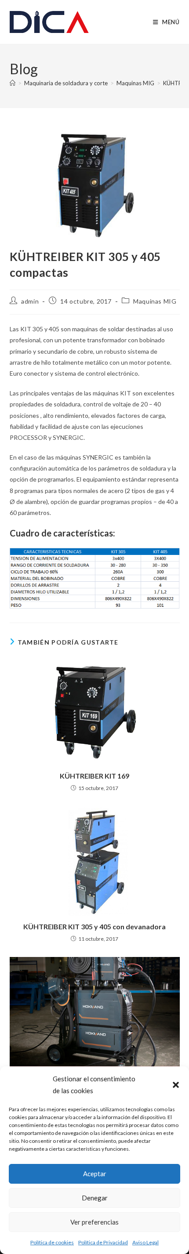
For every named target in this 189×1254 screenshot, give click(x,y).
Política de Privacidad (103, 1242)
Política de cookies (52, 1242)
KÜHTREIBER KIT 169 (94, 776)
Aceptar (94, 1174)
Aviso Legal (145, 1242)
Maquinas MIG (154, 301)
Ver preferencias (94, 1222)
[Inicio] (12, 83)
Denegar (95, 1198)
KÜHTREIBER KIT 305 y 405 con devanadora (94, 926)
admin (30, 301)
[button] (175, 1084)
